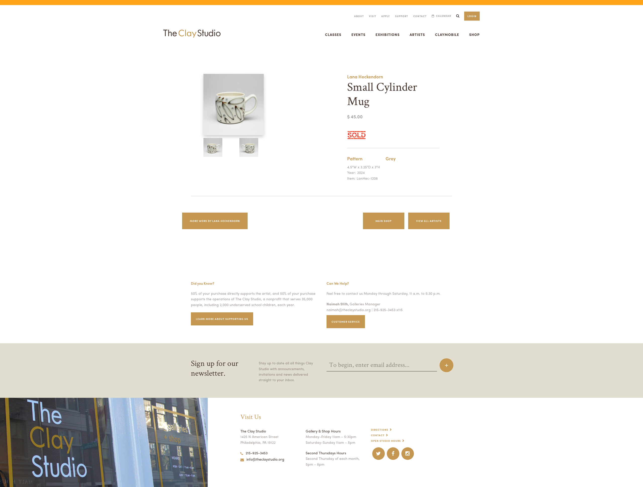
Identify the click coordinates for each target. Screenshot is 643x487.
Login (471, 16)
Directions (379, 429)
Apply (385, 16)
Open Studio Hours (386, 440)
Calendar (443, 16)
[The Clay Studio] (192, 29)
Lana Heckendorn (365, 76)
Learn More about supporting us (222, 319)
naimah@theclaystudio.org (349, 309)
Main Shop (384, 221)
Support (401, 16)
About (359, 16)
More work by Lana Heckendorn (215, 221)
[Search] (457, 16)
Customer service (346, 321)
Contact (420, 16)
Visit (372, 16)
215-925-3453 (256, 452)
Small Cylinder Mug (10, 53)
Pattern (354, 158)
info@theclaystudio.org (265, 459)
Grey (391, 158)
